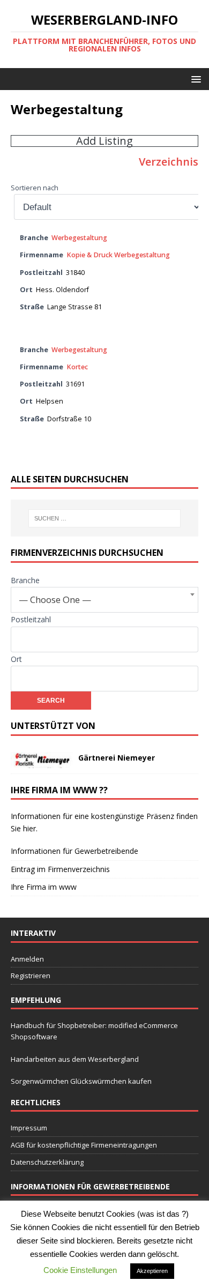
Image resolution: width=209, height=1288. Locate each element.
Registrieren (30, 975)
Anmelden (27, 959)
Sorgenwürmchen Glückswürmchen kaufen (81, 1081)
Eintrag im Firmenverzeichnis (60, 869)
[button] (194, 78)
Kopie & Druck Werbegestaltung (118, 254)
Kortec (77, 366)
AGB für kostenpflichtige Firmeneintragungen (84, 1145)
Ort (16, 659)
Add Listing (104, 141)
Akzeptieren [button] (152, 1271)
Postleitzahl (31, 619)
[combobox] (104, 600)
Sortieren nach (34, 187)
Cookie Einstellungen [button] (80, 1270)
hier (29, 828)
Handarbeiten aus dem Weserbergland (75, 1059)
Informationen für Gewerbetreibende (74, 851)
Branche (25, 580)
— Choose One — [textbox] (55, 599)
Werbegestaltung (79, 237)
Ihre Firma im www (44, 887)
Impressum (29, 1128)
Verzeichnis (168, 161)
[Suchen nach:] (104, 518)
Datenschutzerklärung (47, 1162)
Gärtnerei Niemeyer (116, 758)
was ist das (161, 1213)
